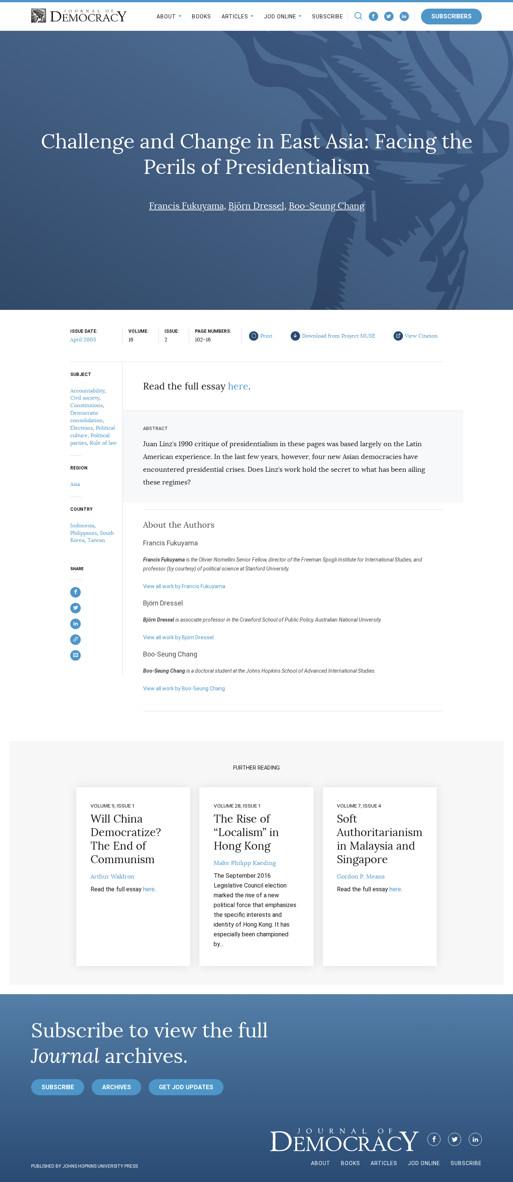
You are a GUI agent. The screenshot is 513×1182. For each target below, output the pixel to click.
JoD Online (280, 17)
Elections (81, 427)
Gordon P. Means (361, 876)
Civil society (84, 397)
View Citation (421, 335)
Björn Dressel (256, 205)
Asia (75, 484)
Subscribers (451, 16)
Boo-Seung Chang (326, 205)
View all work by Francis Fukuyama (184, 586)
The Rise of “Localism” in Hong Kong (246, 832)
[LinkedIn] (404, 16)
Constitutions (86, 405)
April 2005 (83, 339)
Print (266, 335)
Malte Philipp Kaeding (245, 863)
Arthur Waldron (112, 876)
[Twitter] (389, 16)
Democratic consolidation (86, 416)
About (166, 17)
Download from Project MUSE (339, 335)
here (238, 386)
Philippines (83, 533)
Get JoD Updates (186, 1087)
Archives (116, 1087)
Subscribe (327, 17)
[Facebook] (373, 16)
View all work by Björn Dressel (178, 637)
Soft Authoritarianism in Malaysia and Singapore (379, 839)
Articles (235, 17)
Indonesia (82, 525)
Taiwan (96, 540)
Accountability (87, 390)
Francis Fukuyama (186, 205)
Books (201, 17)
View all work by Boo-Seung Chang (184, 688)
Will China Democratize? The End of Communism (126, 839)
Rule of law (103, 442)
